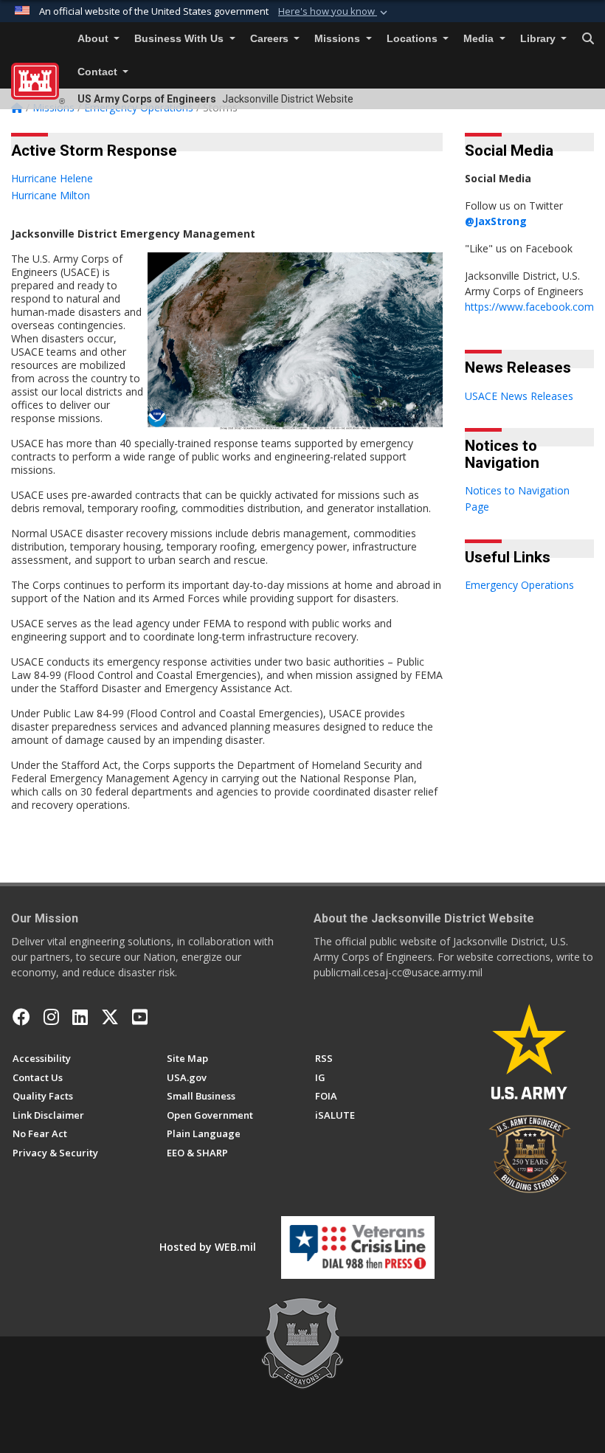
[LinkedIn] (80, 1017)
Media (480, 38)
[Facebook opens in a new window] (21, 1017)
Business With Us (180, 38)
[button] (334, 11)
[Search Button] (588, 39)
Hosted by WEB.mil (207, 1247)
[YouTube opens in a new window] (140, 1017)
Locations (413, 38)
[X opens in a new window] (110, 1017)
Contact (98, 71)
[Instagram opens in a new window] (51, 1017)
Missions (338, 38)
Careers (270, 38)
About (94, 38)
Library (539, 38)
